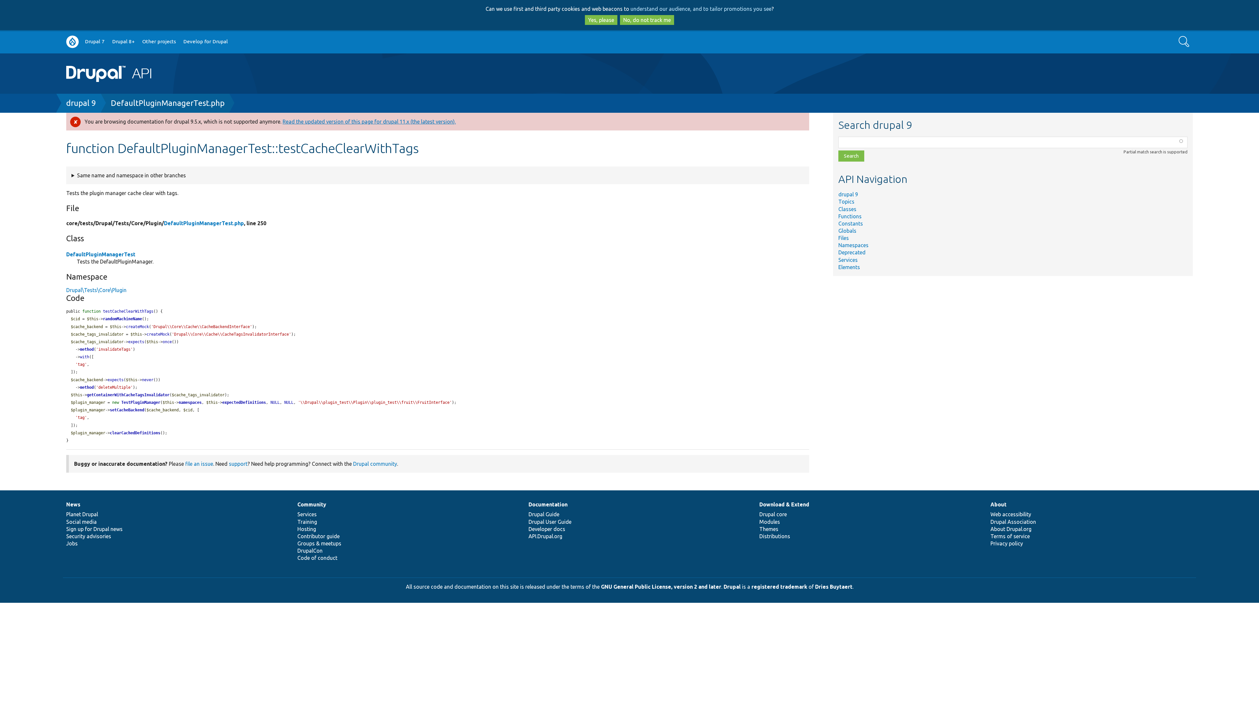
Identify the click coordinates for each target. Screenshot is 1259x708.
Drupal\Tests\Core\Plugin (96, 290)
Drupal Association (1013, 522)
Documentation (548, 504)
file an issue (199, 464)
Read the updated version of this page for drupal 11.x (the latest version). (369, 122)
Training (307, 522)
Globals (847, 231)
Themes (768, 529)
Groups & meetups (319, 543)
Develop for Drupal (205, 41)
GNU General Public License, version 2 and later (661, 587)
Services (848, 260)
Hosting (306, 529)
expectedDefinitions (244, 402)
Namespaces (853, 245)
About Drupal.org (1010, 529)
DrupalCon (310, 551)
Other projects (159, 41)
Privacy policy (1006, 543)
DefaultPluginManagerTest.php (168, 103)
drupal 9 (81, 103)
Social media (81, 522)
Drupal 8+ (123, 41)
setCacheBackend (127, 410)
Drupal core (773, 514)
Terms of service (1010, 536)
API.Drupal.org (545, 536)
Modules (769, 522)
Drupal (732, 587)
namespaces (190, 402)
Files (843, 238)
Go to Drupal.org (72, 42)
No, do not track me (647, 20)
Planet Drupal (82, 514)
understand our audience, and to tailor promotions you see (700, 9)
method (87, 349)
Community (311, 504)
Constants (850, 223)
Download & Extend (784, 504)
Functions (850, 216)
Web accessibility (1010, 514)
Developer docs (547, 529)
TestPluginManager (140, 402)
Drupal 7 (95, 41)
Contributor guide (318, 536)
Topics (846, 202)
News (73, 504)
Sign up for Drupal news (94, 529)
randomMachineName (122, 319)
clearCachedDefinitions (135, 433)
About (998, 504)
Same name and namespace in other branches (131, 175)
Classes (847, 209)
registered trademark (779, 587)
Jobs (72, 543)
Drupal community (375, 464)
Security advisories (88, 536)
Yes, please (601, 20)
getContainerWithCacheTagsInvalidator (128, 395)
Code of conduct (317, 558)
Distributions (774, 536)
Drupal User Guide (550, 522)
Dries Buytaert (833, 587)
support (238, 464)
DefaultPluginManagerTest (100, 254)
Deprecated (852, 252)
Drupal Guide (544, 514)
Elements (849, 267)
